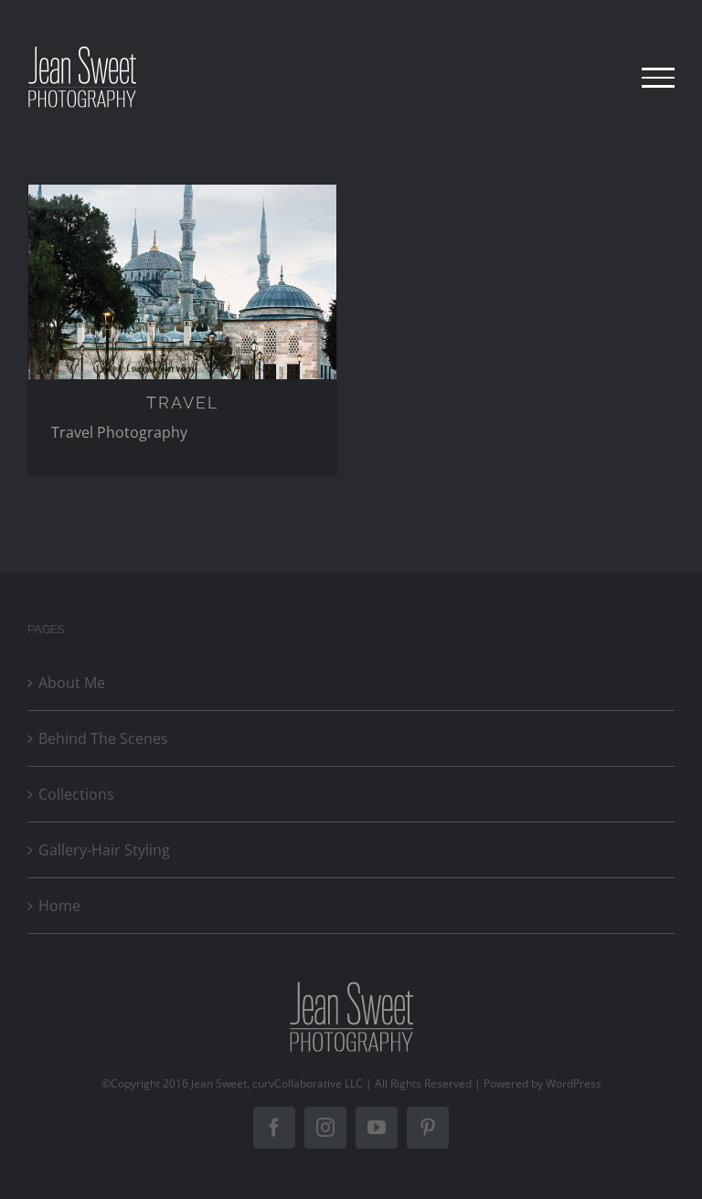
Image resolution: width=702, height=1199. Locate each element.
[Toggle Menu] (658, 78)
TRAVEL (182, 402)
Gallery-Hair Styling (104, 850)
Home (59, 906)
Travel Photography (119, 432)
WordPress (573, 1083)
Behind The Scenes (103, 738)
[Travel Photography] (182, 282)
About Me (71, 683)
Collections (76, 794)
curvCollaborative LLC (307, 1083)
